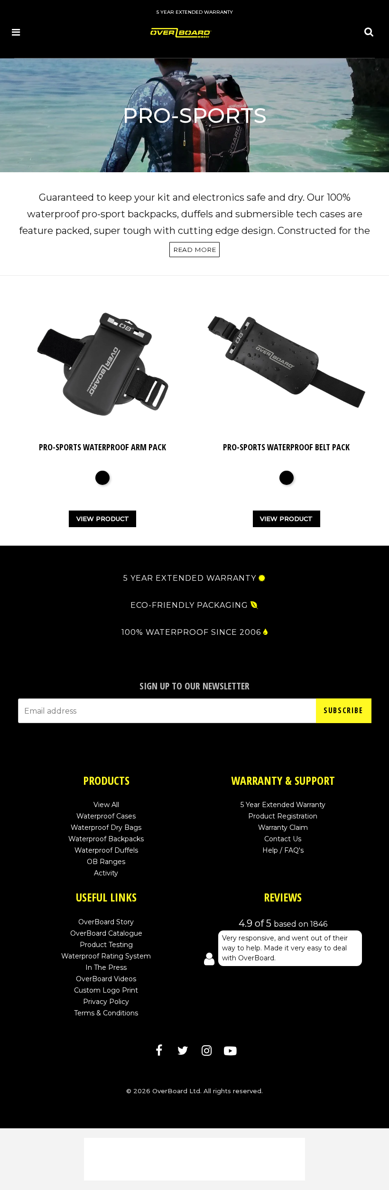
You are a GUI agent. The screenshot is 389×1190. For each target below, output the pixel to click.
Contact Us (282, 839)
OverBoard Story (106, 922)
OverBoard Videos (106, 979)
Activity (106, 873)
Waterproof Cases (106, 816)
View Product (102, 518)
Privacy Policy (106, 1001)
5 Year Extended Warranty (283, 804)
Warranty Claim (283, 827)
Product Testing (106, 944)
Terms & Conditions (106, 1013)
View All (106, 804)
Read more (194, 249)
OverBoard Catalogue (106, 933)
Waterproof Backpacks (106, 839)
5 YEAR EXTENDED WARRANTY (189, 578)
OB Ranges (106, 861)
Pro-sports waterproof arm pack (102, 447)
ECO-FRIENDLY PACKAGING (189, 605)
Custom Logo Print (106, 990)
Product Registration (282, 816)
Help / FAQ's (283, 850)
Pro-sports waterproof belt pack (286, 447)
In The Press (106, 967)
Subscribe (343, 710)
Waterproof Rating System (106, 956)
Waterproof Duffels (106, 850)
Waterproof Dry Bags (106, 827)
